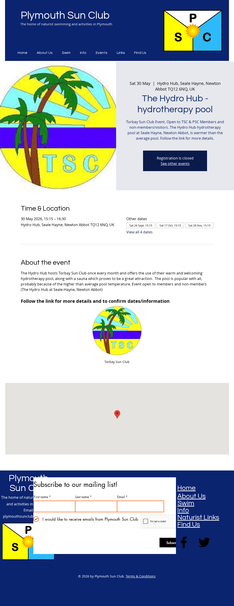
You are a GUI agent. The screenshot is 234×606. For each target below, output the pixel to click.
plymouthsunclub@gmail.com (28, 516)
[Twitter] (204, 542)
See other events (175, 163)
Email (121, 497)
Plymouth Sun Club (65, 15)
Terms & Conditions (141, 576)
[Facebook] (183, 542)
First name (41, 497)
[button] (102, 52)
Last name (82, 497)
